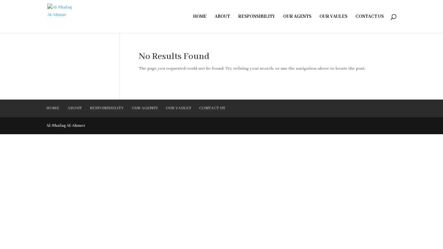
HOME (200, 16)
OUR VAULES (333, 16)
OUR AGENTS (297, 16)
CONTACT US (369, 16)
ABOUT (222, 16)
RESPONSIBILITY (256, 16)
